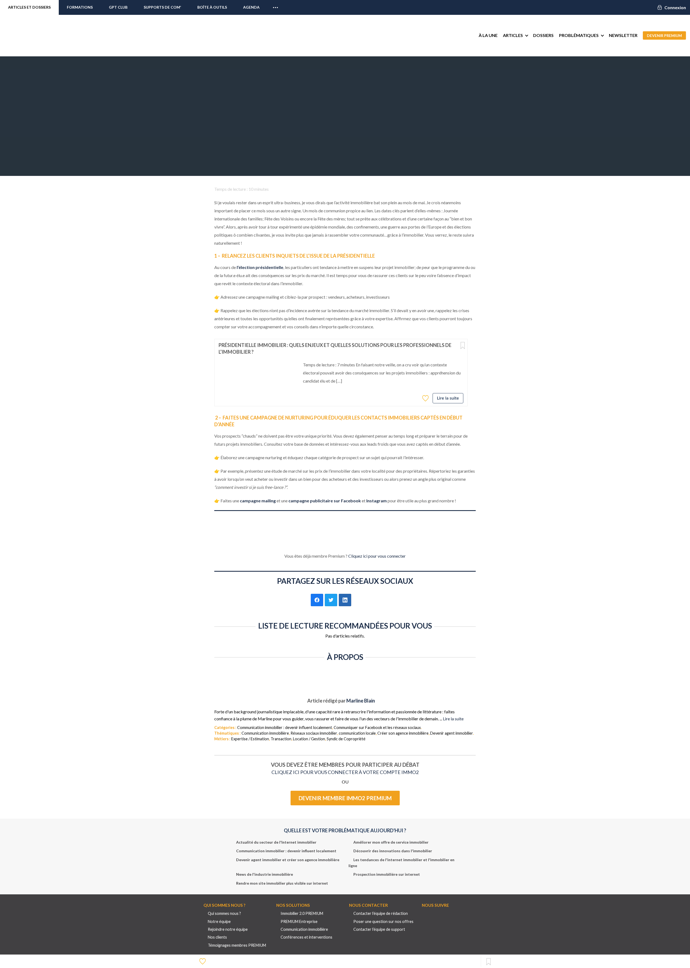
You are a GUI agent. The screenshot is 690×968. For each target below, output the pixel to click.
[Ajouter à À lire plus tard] (463, 346)
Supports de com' (162, 7)
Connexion (675, 7)
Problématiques (579, 35)
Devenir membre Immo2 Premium (345, 798)
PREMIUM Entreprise (299, 921)
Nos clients (217, 937)
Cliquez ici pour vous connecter (377, 555)
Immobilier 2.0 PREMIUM (302, 913)
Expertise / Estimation (250, 739)
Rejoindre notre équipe (228, 929)
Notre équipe (219, 921)
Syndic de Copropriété (346, 739)
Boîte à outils (212, 7)
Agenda (251, 7)
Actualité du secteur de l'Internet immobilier (276, 842)
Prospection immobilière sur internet (386, 874)
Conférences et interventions (306, 937)
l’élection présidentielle (260, 267)
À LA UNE (488, 35)
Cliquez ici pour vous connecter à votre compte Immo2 (345, 772)
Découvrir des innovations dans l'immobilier (392, 850)
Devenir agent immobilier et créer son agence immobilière (287, 859)
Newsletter (623, 35)
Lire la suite (448, 398)
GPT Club (118, 7)
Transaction (281, 739)
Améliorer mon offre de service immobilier (391, 842)
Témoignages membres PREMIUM (237, 945)
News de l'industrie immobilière (264, 874)
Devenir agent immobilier (451, 733)
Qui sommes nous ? (224, 913)
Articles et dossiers (29, 7)
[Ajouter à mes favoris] (426, 397)
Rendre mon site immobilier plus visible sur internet (282, 883)
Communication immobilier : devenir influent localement (284, 727)
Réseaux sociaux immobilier (314, 733)
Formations (80, 7)
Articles (513, 35)
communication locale (357, 733)
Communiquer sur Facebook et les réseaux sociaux (377, 727)
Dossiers (543, 35)
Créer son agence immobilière (403, 733)
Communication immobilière (265, 733)
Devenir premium (664, 35)
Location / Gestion (309, 739)
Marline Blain (360, 701)
